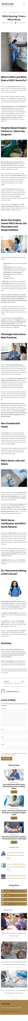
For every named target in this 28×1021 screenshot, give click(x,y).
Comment (3, 708)
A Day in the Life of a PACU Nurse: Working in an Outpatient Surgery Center (14, 812)
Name (2, 729)
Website (3, 744)
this (13, 492)
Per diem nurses (21, 511)
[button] (14, 891)
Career (9, 12)
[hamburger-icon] (24, 4)
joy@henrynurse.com (14, 782)
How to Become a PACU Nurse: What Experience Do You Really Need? (14, 786)
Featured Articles (16, 12)
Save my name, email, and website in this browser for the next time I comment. (13, 754)
